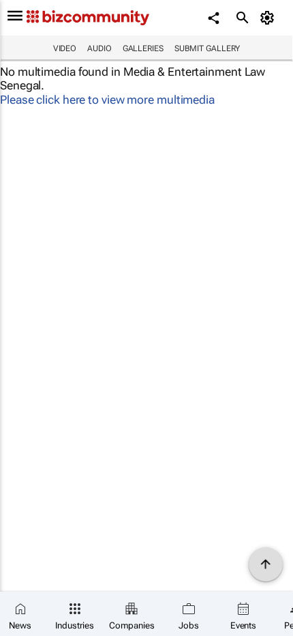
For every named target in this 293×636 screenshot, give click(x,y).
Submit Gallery (207, 48)
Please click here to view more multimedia (107, 99)
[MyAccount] (269, 18)
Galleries (143, 48)
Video (65, 48)
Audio (99, 48)
